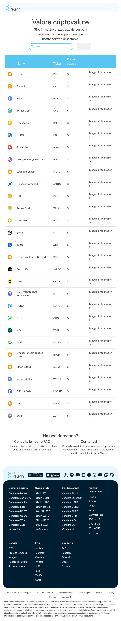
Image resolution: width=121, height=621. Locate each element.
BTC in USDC (42, 502)
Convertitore (96, 514)
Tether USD (23, 110)
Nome (21, 63)
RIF (55, 293)
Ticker (57, 63)
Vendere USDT (70, 502)
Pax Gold (22, 220)
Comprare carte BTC (20, 497)
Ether (20, 98)
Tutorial (66, 557)
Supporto (67, 543)
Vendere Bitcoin (70, 493)
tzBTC (20, 403)
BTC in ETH (41, 493)
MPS (38, 566)
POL (55, 159)
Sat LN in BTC (42, 511)
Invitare (39, 561)
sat (55, 86)
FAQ (64, 548)
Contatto (66, 566)
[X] (66, 475)
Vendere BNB (69, 515)
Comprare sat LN (18, 502)
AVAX (56, 147)
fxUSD (20, 342)
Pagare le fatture (18, 561)
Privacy (111, 592)
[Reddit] (106, 475)
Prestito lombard (18, 552)
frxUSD (57, 269)
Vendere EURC (70, 511)
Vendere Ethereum (72, 497)
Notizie (39, 548)
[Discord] (77, 475)
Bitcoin (20, 74)
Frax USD (22, 269)
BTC (55, 74)
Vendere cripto (70, 488)
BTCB (56, 354)
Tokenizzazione (17, 566)
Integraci (13, 557)
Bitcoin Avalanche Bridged (31, 257)
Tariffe (38, 575)
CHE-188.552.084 (45, 592)
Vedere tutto (15, 529)
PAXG (56, 220)
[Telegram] (72, 475)
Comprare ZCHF (17, 524)
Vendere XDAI (69, 520)
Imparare (67, 552)
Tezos (20, 244)
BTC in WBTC (42, 515)
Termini (99, 592)
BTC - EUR (94, 523)
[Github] (112, 475)
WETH (57, 379)
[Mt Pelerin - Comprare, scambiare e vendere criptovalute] (13, 8)
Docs (65, 561)
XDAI (19, 330)
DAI (19, 196)
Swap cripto (42, 488)
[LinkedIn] (83, 475)
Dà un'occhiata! (43, 449)
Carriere (39, 557)
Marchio (39, 552)
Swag (38, 579)
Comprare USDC (18, 515)
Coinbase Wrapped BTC (30, 183)
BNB (55, 122)
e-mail (96, 449)
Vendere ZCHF (70, 524)
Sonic (20, 232)
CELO (20, 281)
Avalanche (22, 147)
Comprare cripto (18, 488)
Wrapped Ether (25, 379)
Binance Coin (24, 122)
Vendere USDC (70, 506)
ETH (55, 98)
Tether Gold (23, 208)
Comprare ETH (17, 506)
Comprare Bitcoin (18, 493)
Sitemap (52, 597)
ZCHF (20, 415)
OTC (11, 548)
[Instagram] (94, 475)
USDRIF (57, 391)
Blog (37, 570)
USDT (56, 110)
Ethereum (94, 501)
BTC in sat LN (42, 506)
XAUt (56, 208)
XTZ (55, 244)
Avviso (84, 592)
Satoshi (21, 86)
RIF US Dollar (24, 391)
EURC (20, 305)
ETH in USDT (42, 520)
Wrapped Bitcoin (26, 171)
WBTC (56, 171)
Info (37, 543)
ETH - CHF (94, 528)
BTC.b (56, 257)
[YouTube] (100, 475)
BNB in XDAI (41, 524)
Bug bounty (67, 597)
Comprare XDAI (17, 520)
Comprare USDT (18, 511)
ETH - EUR (94, 532)
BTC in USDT (42, 497)
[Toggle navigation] (112, 8)
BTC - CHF (94, 519)
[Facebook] (89, 475)
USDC (20, 135)
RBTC (56, 366)
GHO (19, 318)
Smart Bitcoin (24, 366)
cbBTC (57, 183)
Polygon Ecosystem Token (31, 159)
